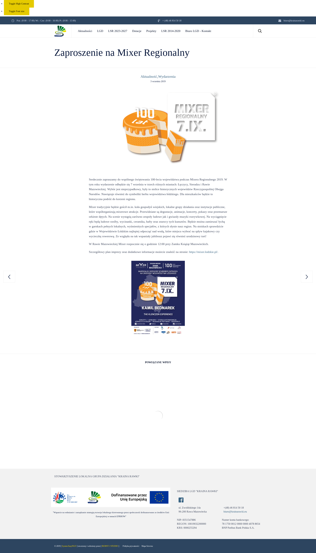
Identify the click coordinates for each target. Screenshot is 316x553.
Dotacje (136, 31)
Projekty (151, 31)
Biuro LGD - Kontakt (198, 31)
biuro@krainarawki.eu (235, 511)
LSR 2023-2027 (117, 31)
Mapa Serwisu (147, 546)
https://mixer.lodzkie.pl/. (203, 252)
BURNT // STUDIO (110, 546)
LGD (100, 31)
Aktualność (149, 76)
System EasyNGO (69, 546)
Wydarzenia (167, 76)
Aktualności (85, 31)
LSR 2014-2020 (170, 31)
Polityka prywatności (131, 546)
